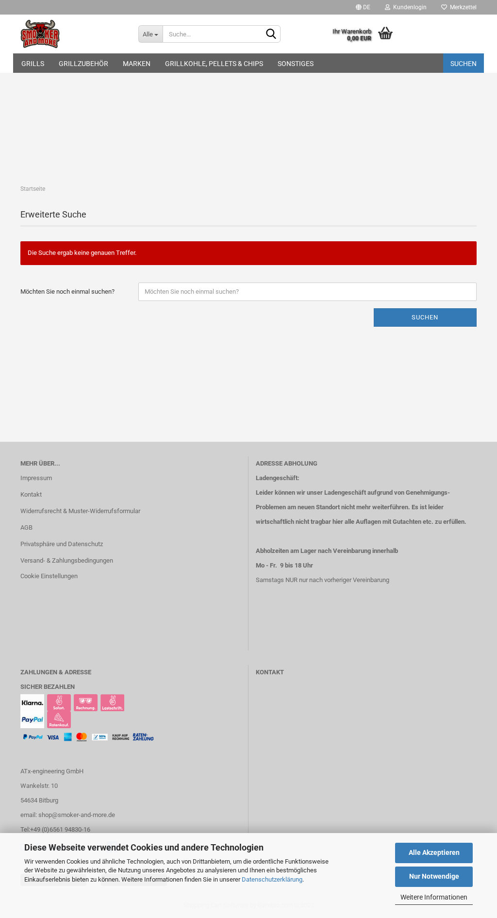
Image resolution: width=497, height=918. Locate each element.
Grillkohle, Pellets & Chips (214, 63)
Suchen (463, 63)
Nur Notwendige (434, 876)
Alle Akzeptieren (434, 852)
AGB (26, 527)
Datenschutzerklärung (272, 879)
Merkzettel (462, 7)
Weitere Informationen (433, 897)
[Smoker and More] (72, 34)
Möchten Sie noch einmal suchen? (67, 291)
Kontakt (31, 494)
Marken (136, 63)
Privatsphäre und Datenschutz (61, 544)
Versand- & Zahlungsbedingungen (66, 560)
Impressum (36, 478)
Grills (32, 63)
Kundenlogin (408, 7)
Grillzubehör (83, 63)
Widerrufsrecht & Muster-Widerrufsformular (80, 511)
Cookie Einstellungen (49, 576)
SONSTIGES (296, 63)
